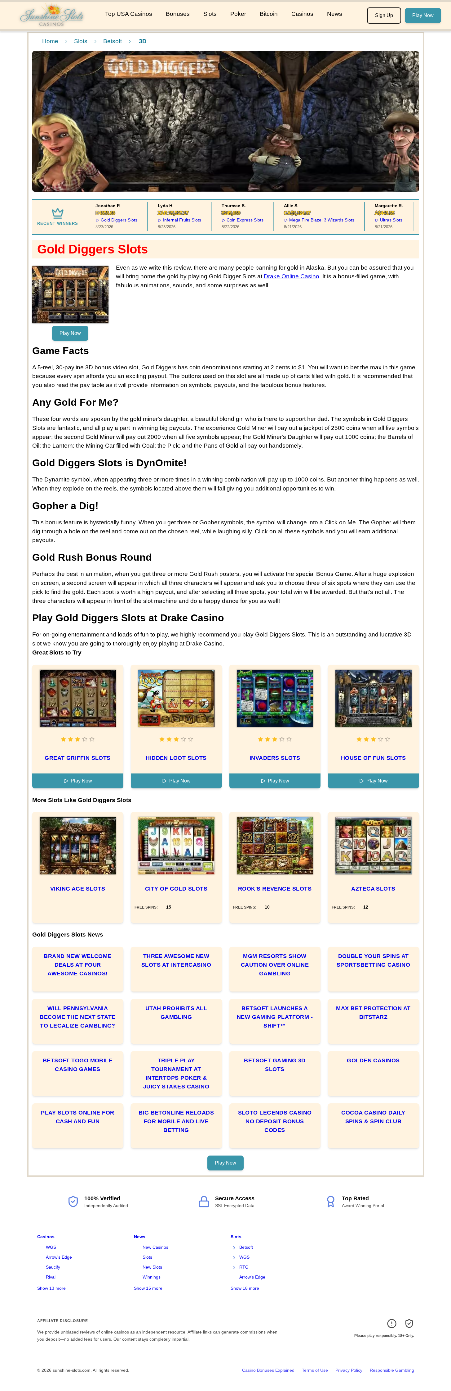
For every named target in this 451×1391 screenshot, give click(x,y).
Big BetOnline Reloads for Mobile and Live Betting (176, 1121)
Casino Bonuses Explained (268, 1370)
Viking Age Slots (77, 889)
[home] (51, 24)
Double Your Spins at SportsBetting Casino (373, 960)
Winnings (152, 1277)
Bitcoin (269, 14)
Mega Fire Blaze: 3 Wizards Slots (312, 219)
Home (50, 41)
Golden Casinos (373, 1060)
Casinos (302, 14)
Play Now (423, 15)
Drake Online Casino (291, 276)
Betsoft (112, 41)
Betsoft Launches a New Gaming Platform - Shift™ (275, 1017)
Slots (210, 14)
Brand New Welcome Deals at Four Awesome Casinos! (78, 965)
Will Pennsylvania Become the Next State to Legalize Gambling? (77, 1017)
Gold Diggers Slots (109, 219)
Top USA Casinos (128, 14)
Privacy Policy (348, 1370)
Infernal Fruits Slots (172, 219)
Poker (238, 14)
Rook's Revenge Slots (275, 889)
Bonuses (178, 14)
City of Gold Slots (176, 889)
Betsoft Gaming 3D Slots (275, 1064)
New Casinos (155, 1247)
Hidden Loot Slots (176, 758)
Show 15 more (148, 1288)
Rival (50, 1277)
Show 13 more (51, 1288)
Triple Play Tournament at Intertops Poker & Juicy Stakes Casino (176, 1073)
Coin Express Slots (235, 219)
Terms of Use (315, 1370)
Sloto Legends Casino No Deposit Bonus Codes (275, 1121)
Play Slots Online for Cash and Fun (77, 1117)
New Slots (152, 1267)
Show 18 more (245, 1288)
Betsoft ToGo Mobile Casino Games (78, 1064)
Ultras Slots (381, 219)
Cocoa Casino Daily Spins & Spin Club (373, 1117)
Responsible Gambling (392, 1370)
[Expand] (234, 1247)
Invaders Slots (275, 758)
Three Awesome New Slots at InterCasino (176, 960)
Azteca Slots (373, 889)
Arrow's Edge (59, 1257)
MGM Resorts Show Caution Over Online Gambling (275, 965)
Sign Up (384, 15)
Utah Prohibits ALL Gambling (176, 1012)
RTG (244, 1267)
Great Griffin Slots (78, 758)
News (334, 14)
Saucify (53, 1267)
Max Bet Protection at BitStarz (373, 1012)
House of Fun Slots (373, 758)
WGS (51, 1247)
